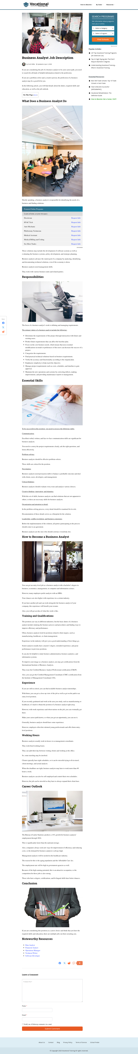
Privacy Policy (67, 1042)
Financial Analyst (31, 947)
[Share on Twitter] (65, 963)
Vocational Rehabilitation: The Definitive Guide (101, 94)
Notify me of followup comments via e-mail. (37, 1024)
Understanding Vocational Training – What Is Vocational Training (103, 66)
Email (24, 1015)
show (35, 95)
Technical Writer (31, 953)
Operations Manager (32, 950)
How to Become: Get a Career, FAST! (103, 99)
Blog (58, 1042)
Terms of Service (81, 1042)
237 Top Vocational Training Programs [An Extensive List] (104, 54)
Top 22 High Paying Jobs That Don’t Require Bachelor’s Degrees (103, 60)
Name (24, 1006)
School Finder (94, 1042)
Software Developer (32, 955)
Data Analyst (30, 945)
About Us (42, 1042)
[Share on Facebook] (60, 963)
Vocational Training (68, 1051)
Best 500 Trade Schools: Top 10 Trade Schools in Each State (103, 82)
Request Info (76, 218)
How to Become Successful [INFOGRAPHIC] (100, 88)
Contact (50, 1042)
